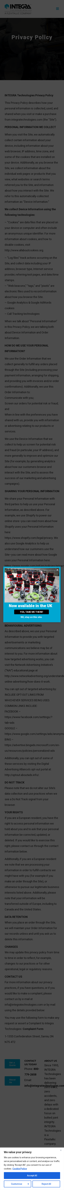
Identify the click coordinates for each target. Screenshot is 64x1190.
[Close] (61, 1150)
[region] (32, 1169)
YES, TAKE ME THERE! (31, 612)
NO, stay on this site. (31, 617)
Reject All (46, 1184)
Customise (16, 1184)
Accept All (32, 1175)
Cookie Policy (19, 1168)
